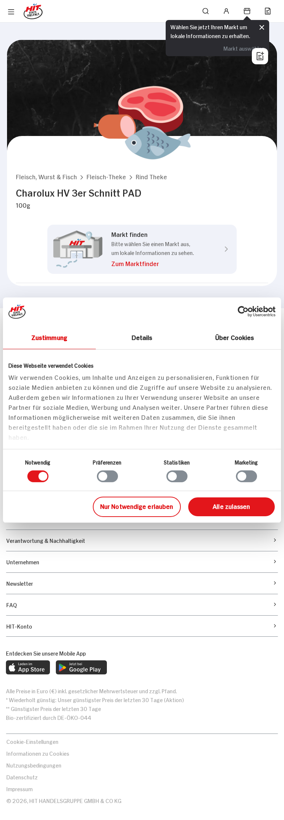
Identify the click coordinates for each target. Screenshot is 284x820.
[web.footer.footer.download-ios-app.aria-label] (28, 667)
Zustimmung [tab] (49, 337)
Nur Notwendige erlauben (136, 506)
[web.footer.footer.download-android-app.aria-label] (81, 667)
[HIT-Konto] (226, 11)
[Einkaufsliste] (267, 11)
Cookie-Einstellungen (32, 741)
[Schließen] (261, 27)
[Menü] (11, 12)
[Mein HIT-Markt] (247, 11)
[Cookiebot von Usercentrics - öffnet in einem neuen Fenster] (243, 311)
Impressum (19, 788)
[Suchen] (205, 11)
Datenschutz (22, 776)
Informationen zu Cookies (37, 752)
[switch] (107, 476)
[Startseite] (33, 11)
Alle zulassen (231, 506)
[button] (46, 176)
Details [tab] (142, 337)
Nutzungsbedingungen (33, 764)
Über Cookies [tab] (234, 337)
